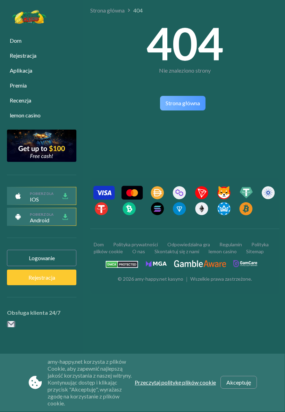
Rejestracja (23, 55)
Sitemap (255, 251)
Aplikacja (21, 70)
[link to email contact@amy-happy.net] (11, 324)
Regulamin (230, 244)
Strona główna (107, 10)
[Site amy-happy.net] (25, 18)
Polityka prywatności (135, 244)
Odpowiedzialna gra (188, 244)
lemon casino (25, 115)
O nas (138, 251)
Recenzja (20, 100)
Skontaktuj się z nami (176, 251)
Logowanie (42, 258)
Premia (18, 85)
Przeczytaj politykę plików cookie (175, 382)
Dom (16, 40)
